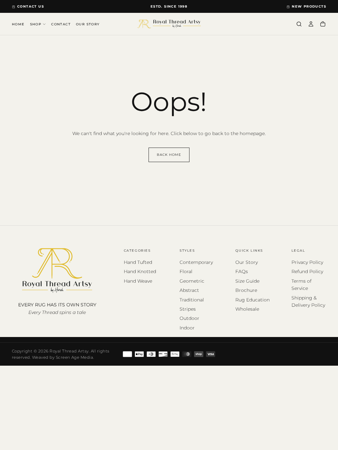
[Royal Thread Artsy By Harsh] (57, 270)
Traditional (192, 300)
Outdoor (189, 318)
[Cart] (323, 24)
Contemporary (196, 262)
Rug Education (252, 300)
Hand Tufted (138, 262)
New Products (309, 6)
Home (18, 24)
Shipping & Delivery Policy (308, 301)
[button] (299, 24)
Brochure (246, 290)
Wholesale (247, 309)
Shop (36, 24)
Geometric (192, 281)
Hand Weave (138, 281)
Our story (88, 24)
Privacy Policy (307, 262)
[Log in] (311, 24)
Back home (169, 155)
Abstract (189, 290)
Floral (186, 271)
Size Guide (247, 281)
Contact (61, 24)
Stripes (188, 309)
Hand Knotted (140, 271)
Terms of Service (301, 284)
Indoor (187, 328)
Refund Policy (307, 271)
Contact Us (30, 6)
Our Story (246, 262)
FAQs (241, 271)
